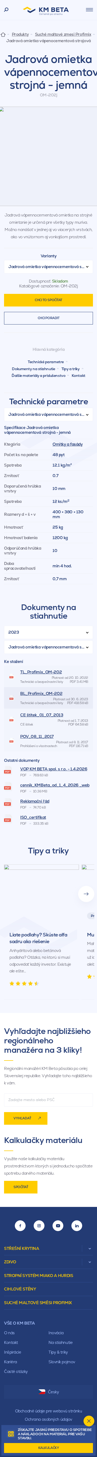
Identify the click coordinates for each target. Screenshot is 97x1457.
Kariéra (10, 1361)
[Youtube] (58, 1225)
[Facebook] (20, 1225)
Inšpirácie (12, 1352)
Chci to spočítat (48, 300)
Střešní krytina (21, 1248)
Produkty (20, 34)
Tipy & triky (58, 1352)
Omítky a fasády (67, 444)
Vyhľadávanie (6, 10)
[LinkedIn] (76, 1225)
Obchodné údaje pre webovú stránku (48, 1410)
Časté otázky (16, 1371)
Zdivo (10, 1261)
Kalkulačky (48, 1448)
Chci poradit (49, 318)
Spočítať (20, 1187)
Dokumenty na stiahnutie (33, 368)
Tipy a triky (70, 368)
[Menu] (89, 9)
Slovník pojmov (61, 1361)
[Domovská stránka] (3, 34)
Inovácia (55, 1332)
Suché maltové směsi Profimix (38, 1302)
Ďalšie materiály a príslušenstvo (38, 375)
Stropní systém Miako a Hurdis (38, 1275)
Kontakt (78, 375)
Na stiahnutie (60, 1342)
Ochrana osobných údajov (48, 1419)
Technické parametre (46, 361)
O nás (9, 1332)
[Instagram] (39, 1225)
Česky (53, 1391)
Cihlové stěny (20, 1289)
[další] (86, 894)
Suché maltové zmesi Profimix (63, 34)
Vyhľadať (22, 1118)
